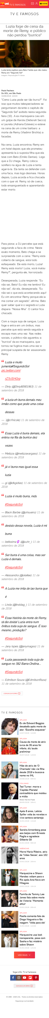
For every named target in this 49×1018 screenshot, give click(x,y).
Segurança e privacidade (24, 1001)
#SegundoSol (13, 504)
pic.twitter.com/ (10, 370)
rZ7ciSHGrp (12, 378)
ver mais (22, 955)
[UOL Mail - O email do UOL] (32, 3)
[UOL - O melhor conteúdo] (5, 4)
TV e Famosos (24, 14)
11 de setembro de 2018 (16, 683)
